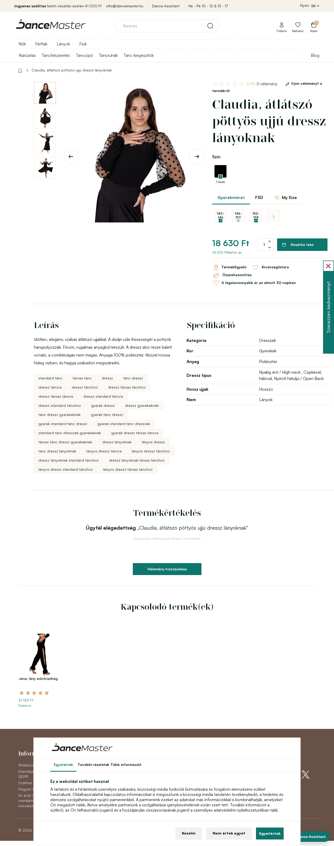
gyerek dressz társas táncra (134, 433)
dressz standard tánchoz (59, 405)
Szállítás (25, 783)
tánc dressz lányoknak (57, 451)
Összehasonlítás (236, 275)
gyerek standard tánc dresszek (123, 423)
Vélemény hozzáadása (167, 569)
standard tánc (50, 378)
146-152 (238, 215)
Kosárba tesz (302, 244)
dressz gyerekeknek (142, 405)
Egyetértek (270, 833)
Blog (315, 55)
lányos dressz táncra (104, 451)
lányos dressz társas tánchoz (128, 469)
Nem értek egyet (229, 833)
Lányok (63, 43)
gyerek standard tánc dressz (62, 423)
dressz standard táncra (103, 396)
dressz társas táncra (55, 396)
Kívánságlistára (275, 267)
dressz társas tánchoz (127, 387)
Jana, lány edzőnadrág (38, 678)
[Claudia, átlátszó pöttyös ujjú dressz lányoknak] (134, 152)
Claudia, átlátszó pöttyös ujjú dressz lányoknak (72, 70)
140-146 (220, 215)
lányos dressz (153, 442)
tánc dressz (133, 378)
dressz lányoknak (117, 442)
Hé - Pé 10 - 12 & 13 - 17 (208, 6)
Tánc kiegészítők (138, 55)
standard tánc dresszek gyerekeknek (69, 433)
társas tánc (82, 378)
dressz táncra (50, 387)
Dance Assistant (166, 6)
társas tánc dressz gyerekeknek (65, 442)
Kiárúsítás (27, 55)
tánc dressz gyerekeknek (59, 414)
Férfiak (41, 43)
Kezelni (188, 833)
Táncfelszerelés (55, 55)
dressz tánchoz (85, 387)
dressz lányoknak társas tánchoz (137, 460)
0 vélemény (262, 83)
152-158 (255, 215)
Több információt (125, 764)
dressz (107, 378)
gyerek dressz (103, 405)
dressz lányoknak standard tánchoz (68, 460)
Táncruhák (108, 55)
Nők (22, 43)
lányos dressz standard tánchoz (65, 469)
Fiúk (83, 43)
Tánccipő (84, 55)
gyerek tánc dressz (107, 414)
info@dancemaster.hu (124, 6)
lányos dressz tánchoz (151, 451)
